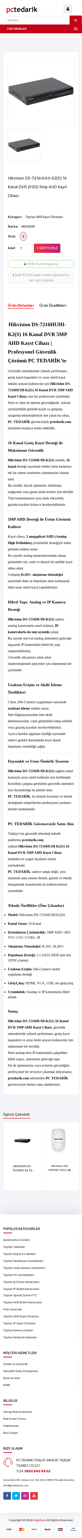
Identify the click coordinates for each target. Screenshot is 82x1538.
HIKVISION (28, 227)
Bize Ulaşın (10, 1432)
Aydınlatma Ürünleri (16, 1240)
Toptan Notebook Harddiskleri (23, 1261)
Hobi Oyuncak (12, 1309)
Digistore (40, 1520)
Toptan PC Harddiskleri (18, 1275)
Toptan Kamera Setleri (18, 1330)
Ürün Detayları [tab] (21, 305)
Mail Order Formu (14, 1418)
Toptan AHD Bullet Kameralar (22, 1302)
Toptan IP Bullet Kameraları (21, 1289)
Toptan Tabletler (14, 1247)
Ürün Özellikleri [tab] (52, 305)
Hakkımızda (11, 1425)
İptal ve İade (11, 1378)
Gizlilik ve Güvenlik (15, 1364)
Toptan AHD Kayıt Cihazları (44, 217)
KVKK (6, 1385)
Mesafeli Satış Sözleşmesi (20, 1371)
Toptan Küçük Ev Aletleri (19, 1254)
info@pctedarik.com (16, 1485)
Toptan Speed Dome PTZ (20, 1295)
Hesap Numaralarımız (17, 1411)
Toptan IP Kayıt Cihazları (19, 1323)
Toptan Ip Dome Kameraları (21, 1282)
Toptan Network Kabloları (20, 1337)
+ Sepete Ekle (47, 248)
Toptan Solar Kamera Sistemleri (24, 1268)
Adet (11, 248)
